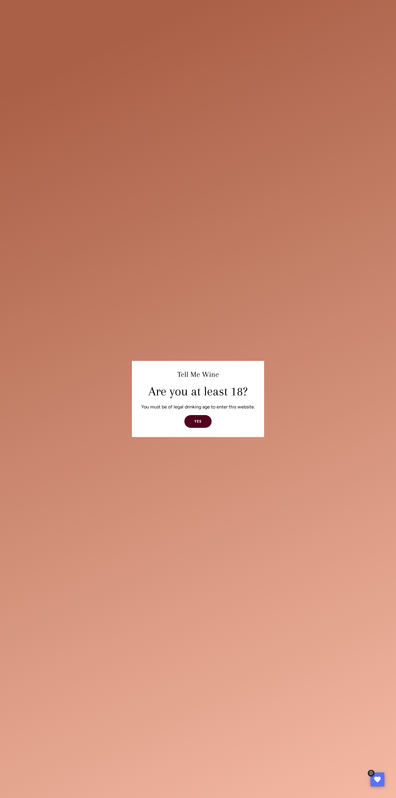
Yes (198, 421)
